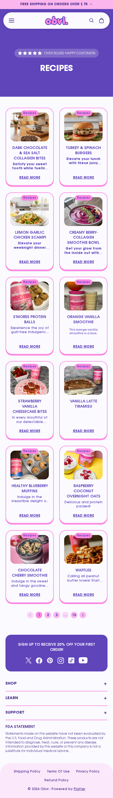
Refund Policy (56, 780)
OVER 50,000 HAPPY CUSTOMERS (69, 53)
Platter (79, 789)
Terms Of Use (58, 771)
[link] (56, 4)
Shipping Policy (27, 771)
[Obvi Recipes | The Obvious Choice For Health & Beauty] (56, 20)
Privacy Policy (88, 771)
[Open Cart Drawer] (101, 20)
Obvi (45, 789)
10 (74, 616)
